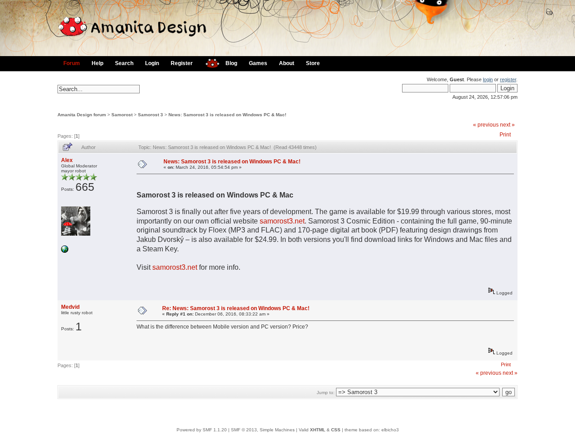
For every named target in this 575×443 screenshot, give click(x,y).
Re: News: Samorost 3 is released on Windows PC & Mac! (236, 308)
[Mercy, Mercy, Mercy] (64, 251)
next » (507, 125)
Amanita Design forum (82, 114)
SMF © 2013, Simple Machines (263, 429)
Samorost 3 (150, 114)
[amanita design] (209, 62)
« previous (486, 125)
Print (505, 135)
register (508, 79)
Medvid (70, 307)
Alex (67, 160)
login (488, 79)
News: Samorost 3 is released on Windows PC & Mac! (227, 114)
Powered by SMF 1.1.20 (202, 429)
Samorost (122, 114)
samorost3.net (282, 221)
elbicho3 (390, 429)
